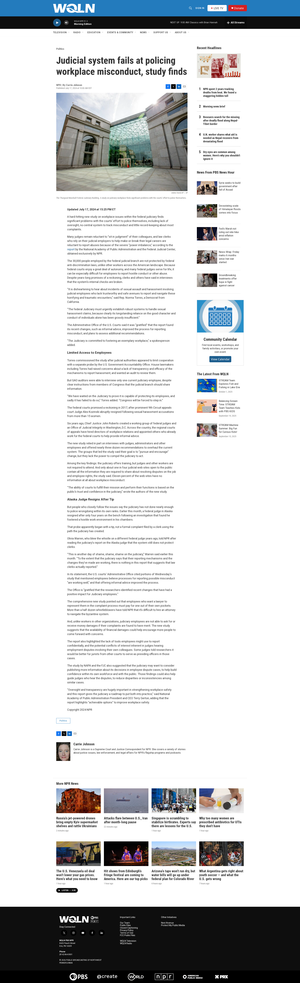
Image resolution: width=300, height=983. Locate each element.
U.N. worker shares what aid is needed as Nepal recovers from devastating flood (220, 138)
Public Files (125, 925)
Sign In (199, 8)
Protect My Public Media (173, 925)
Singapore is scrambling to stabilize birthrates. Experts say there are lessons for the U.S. (174, 822)
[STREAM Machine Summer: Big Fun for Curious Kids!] (207, 430)
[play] (57, 22)
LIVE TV (218, 8)
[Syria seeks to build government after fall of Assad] (207, 188)
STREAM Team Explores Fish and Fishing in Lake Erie (229, 384)
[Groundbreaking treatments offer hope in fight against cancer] (207, 280)
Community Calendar (220, 339)
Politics (60, 48)
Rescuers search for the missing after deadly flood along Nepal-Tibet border (221, 120)
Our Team (125, 923)
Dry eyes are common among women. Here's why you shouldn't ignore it (221, 155)
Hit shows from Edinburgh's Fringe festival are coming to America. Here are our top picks (126, 875)
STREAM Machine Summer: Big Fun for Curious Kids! (228, 428)
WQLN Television (128, 941)
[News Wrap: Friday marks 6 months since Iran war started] (207, 257)
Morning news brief (214, 106)
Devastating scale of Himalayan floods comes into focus (230, 209)
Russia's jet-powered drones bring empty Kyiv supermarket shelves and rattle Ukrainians (77, 822)
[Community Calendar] (220, 316)
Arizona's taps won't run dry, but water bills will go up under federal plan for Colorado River (173, 875)
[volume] (66, 22)
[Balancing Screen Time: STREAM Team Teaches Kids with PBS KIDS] (207, 406)
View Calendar (220, 359)
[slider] (71, 22)
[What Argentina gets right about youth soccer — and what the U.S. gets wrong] (221, 853)
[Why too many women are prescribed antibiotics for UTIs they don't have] (221, 800)
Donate (239, 8)
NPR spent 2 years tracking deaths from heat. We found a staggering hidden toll (219, 92)
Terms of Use (126, 933)
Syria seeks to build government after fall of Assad (229, 186)
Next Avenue (167, 923)
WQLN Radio (126, 943)
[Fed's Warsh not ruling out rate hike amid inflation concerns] (207, 233)
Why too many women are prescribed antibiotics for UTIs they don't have (220, 822)
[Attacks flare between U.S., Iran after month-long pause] (126, 800)
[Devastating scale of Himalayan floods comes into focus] (207, 211)
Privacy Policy (126, 930)
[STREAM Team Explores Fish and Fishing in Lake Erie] (207, 385)
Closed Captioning (129, 928)
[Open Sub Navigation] (69, 32)
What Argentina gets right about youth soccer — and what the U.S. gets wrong (221, 875)
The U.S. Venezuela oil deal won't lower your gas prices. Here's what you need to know (77, 875)
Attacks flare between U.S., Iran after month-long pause (126, 820)
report (71, 249)
